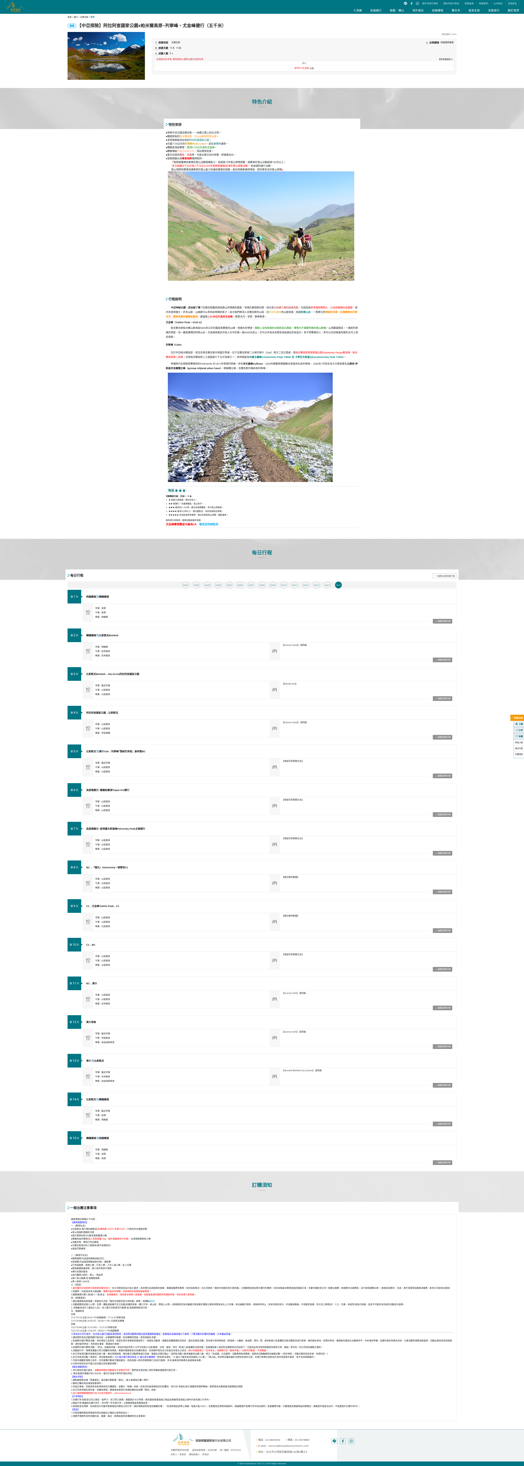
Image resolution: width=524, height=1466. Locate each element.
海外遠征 (418, 10)
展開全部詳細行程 (444, 575)
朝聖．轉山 (397, 10)
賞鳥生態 (474, 10)
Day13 (316, 585)
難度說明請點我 (208, 524)
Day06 (240, 585)
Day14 (327, 585)
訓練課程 (437, 10)
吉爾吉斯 (84, 17)
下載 (521, 723)
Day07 (251, 585)
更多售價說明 (446, 59)
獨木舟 (456, 10)
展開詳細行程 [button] (442, 621)
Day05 (229, 585)
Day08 (262, 585)
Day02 (196, 585)
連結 (152, 1301)
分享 (521, 730)
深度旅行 (494, 10)
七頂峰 (357, 10)
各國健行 (376, 10)
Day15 (338, 585)
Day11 (294, 585)
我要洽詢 (518, 717)
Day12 (305, 585)
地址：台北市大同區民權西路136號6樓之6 (282, 1452)
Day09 (272, 585)
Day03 (207, 585)
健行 (76, 17)
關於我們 (513, 10)
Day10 (283, 585)
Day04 (218, 585)
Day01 (185, 585)
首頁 (70, 17)
